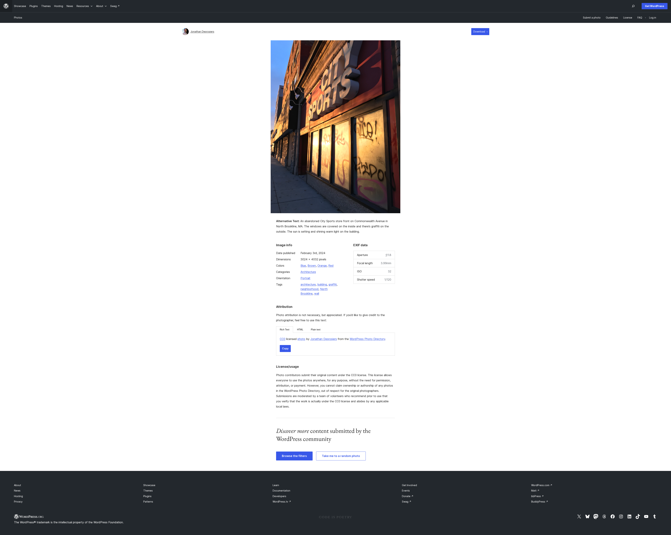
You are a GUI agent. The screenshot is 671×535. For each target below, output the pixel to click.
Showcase (149, 485)
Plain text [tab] (315, 329)
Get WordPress (654, 6)
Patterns (148, 501)
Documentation (281, 490)
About (17, 485)
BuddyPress (539, 501)
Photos (18, 17)
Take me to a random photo (341, 456)
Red (331, 265)
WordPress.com (541, 485)
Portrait (305, 278)
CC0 (282, 339)
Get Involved (409, 485)
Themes (148, 490)
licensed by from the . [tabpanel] (333, 339)
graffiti (333, 284)
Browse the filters (294, 456)
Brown (312, 265)
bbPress (537, 496)
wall (316, 293)
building (322, 284)
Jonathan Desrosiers (202, 31)
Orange (322, 265)
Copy (285, 348)
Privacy (18, 501)
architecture (308, 284)
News (17, 490)
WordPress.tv (282, 501)
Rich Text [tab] (284, 329)
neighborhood (310, 289)
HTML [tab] (300, 329)
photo (301, 339)
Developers (279, 496)
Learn (276, 485)
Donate (407, 496)
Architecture (308, 272)
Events (406, 490)
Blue (303, 265)
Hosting (18, 496)
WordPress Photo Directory (367, 339)
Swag (406, 501)
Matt (535, 490)
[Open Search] (633, 6)
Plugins (147, 496)
